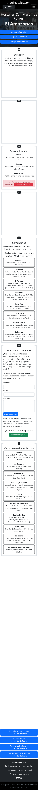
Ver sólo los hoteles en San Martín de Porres (19, 739)
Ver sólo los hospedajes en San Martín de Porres (19, 754)
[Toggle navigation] (34, 6)
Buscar (9, 7)
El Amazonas (19, 24)
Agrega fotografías (19, 32)
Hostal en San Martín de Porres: (19, 16)
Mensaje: (7, 398)
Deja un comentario (19, 37)
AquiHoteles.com (19, 3)
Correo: (6, 390)
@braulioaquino (17, 785)
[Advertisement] (19, 122)
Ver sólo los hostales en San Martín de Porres (19, 747)
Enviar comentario (10, 414)
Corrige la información (19, 41)
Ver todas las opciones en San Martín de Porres (19, 732)
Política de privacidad (20, 774)
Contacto (20, 766)
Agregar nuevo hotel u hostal (20, 770)
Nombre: (6, 382)
